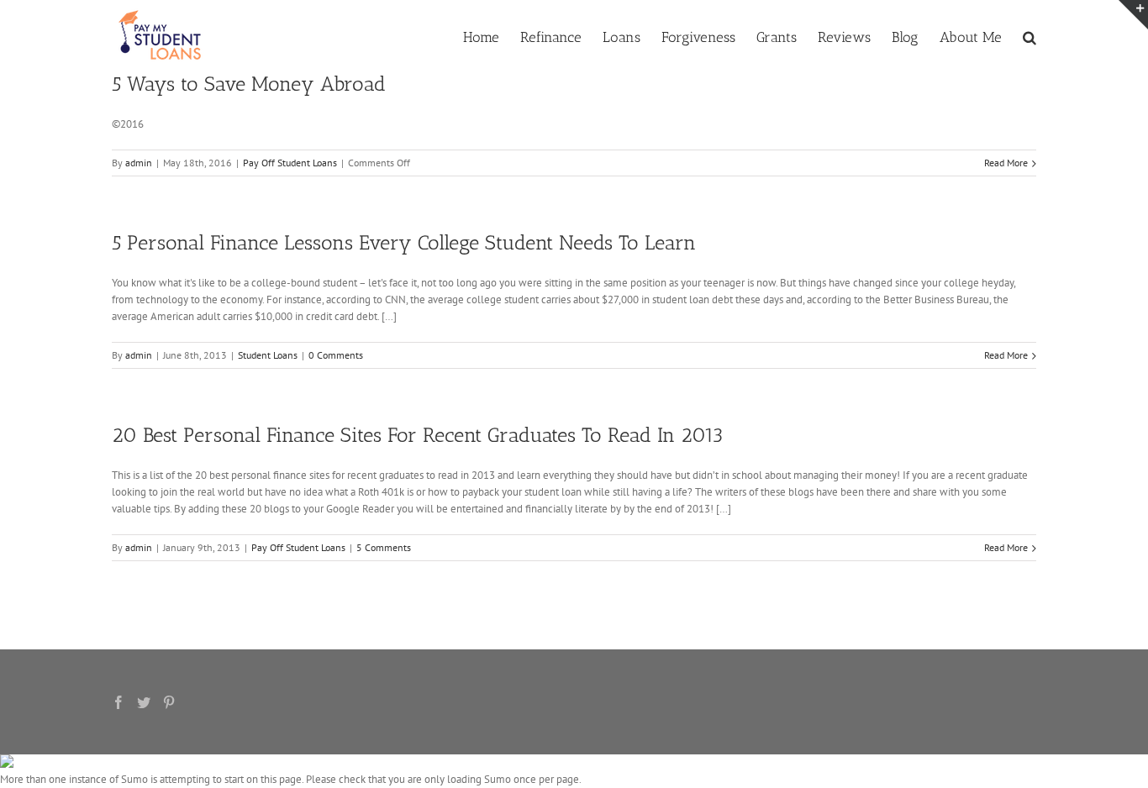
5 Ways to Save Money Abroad (249, 83)
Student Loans (268, 355)
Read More (1006, 162)
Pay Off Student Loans (290, 162)
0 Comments (335, 355)
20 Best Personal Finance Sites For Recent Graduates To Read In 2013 (417, 435)
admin (138, 162)
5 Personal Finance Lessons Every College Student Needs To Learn (404, 242)
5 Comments (383, 547)
